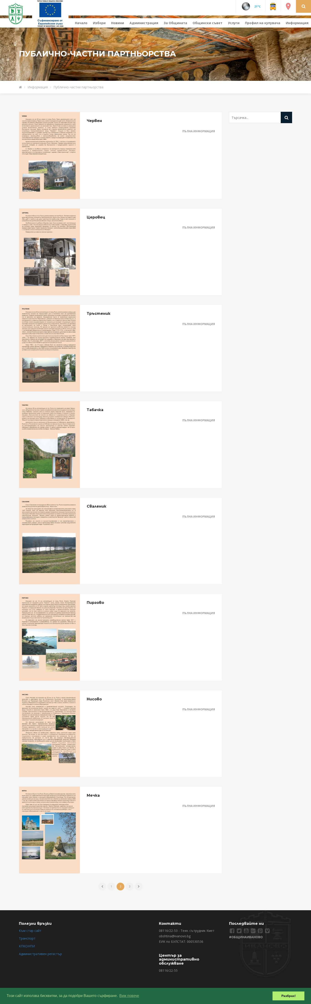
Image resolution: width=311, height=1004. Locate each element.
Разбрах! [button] (288, 996)
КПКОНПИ (27, 946)
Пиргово (95, 602)
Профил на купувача (262, 23)
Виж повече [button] (129, 996)
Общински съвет (207, 23)
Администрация (144, 23)
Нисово (94, 699)
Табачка (95, 410)
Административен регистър (40, 954)
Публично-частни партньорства (78, 87)
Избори (99, 23)
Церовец (96, 217)
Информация (297, 23)
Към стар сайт (30, 930)
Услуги (234, 23)
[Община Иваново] (18, 13)
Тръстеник (98, 313)
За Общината (175, 23)
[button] (304, 6)
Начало (81, 23)
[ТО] (50, 13)
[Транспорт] (273, 6)
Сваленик (96, 506)
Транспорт (27, 938)
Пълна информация (198, 131)
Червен (94, 121)
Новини (117, 23)
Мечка (93, 795)
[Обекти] (288, 6)
